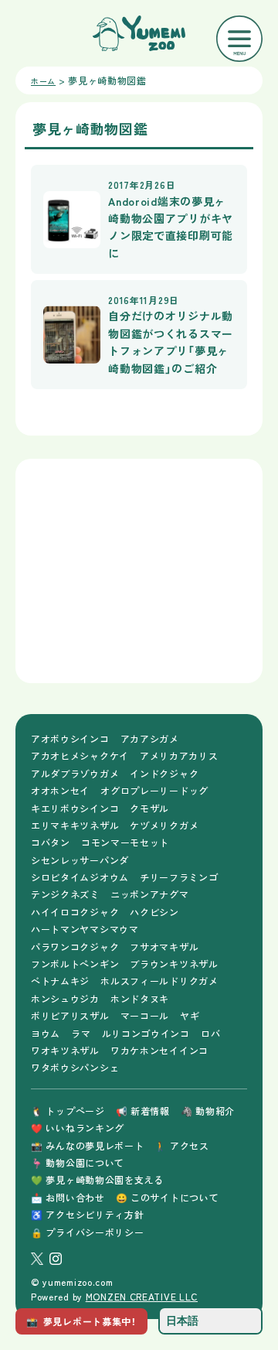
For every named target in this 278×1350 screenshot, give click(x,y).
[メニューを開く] (239, 38)
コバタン (50, 842)
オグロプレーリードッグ (154, 790)
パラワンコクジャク (75, 946)
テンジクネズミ (65, 894)
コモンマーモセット (125, 842)
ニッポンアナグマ (149, 894)
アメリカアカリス (179, 755)
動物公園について (77, 1162)
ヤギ (189, 1015)
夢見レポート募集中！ (81, 1321)
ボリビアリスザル (70, 1015)
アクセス (181, 1145)
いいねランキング (77, 1127)
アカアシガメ (149, 738)
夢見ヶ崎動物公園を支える (97, 1179)
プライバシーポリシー (87, 1232)
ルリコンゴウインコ (146, 1033)
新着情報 (143, 1110)
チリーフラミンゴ (179, 876)
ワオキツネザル (65, 1050)
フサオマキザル (164, 946)
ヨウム (45, 1033)
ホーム (43, 81)
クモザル (149, 808)
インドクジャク (164, 773)
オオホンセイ (60, 790)
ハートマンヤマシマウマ (85, 928)
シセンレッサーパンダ (80, 859)
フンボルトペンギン (75, 963)
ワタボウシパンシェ (75, 1067)
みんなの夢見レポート (87, 1145)
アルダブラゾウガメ (75, 773)
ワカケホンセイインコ (159, 1050)
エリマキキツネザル (75, 825)
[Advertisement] (139, 571)
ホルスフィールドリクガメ (159, 980)
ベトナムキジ (60, 980)
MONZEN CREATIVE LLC (142, 1296)
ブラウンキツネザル (174, 963)
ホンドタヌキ (139, 998)
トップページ (68, 1110)
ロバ (210, 1033)
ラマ (80, 1033)
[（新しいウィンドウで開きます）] (37, 1259)
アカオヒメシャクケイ (80, 755)
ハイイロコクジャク (75, 911)
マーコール (145, 1015)
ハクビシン (154, 911)
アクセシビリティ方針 (87, 1214)
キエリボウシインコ (75, 808)
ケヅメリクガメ (164, 825)
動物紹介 (208, 1110)
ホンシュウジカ (65, 998)
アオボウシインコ (70, 738)
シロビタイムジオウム (80, 876)
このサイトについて (167, 1197)
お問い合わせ (68, 1197)
